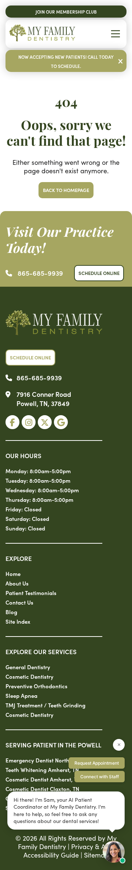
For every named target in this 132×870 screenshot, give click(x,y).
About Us (17, 583)
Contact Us (19, 602)
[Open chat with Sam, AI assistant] (114, 852)
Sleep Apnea (21, 695)
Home (13, 573)
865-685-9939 (40, 273)
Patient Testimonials (31, 593)
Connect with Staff (99, 776)
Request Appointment (96, 763)
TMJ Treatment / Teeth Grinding (45, 705)
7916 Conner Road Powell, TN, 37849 (43, 398)
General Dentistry (28, 667)
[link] (12, 422)
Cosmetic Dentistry (30, 676)
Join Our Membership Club (66, 11)
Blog (11, 612)
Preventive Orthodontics (36, 686)
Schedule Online (99, 272)
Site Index (18, 621)
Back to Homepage (66, 189)
